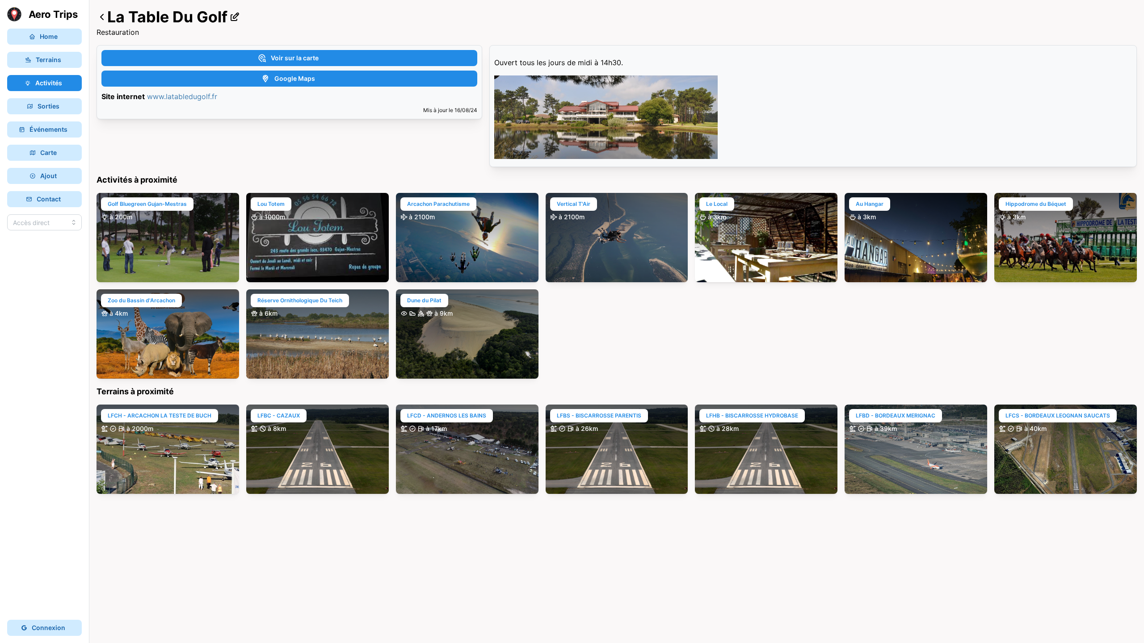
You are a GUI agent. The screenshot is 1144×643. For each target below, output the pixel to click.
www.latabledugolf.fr (182, 96)
